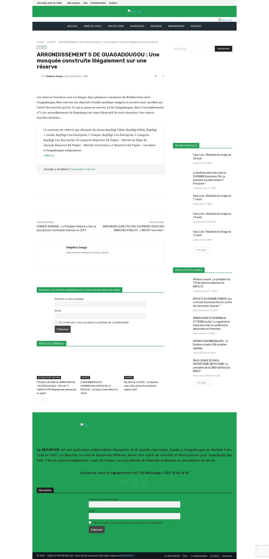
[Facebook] (225, 3)
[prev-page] (39, 401)
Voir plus (201, 249)
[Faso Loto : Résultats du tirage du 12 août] (182, 236)
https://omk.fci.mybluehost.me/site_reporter (87, 252)
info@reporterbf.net (122, 473)
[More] (124, 85)
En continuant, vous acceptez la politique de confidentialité (93, 322)
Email (58, 310)
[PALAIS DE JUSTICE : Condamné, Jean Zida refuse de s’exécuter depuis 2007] (144, 365)
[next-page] (45, 401)
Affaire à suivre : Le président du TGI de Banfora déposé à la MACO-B (211, 283)
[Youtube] (144, 482)
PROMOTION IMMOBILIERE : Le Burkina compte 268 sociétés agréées (210, 345)
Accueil (40, 42)
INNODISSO (128, 555)
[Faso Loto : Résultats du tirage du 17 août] (182, 200)
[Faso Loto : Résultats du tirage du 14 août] (182, 218)
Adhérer (49, 155)
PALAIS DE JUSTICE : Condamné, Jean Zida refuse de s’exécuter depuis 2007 (141, 386)
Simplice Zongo (54, 76)
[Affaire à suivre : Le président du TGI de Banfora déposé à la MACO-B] (182, 284)
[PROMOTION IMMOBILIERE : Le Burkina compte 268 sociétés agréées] (182, 345)
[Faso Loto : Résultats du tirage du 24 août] (182, 159)
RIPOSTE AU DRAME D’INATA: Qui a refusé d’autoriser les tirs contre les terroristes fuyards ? (212, 302)
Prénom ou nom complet (69, 298)
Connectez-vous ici (82, 169)
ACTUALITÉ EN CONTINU (49, 377)
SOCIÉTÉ (51, 42)
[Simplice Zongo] (39, 76)
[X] (230, 3)
